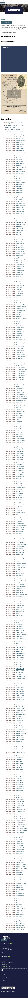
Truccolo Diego (19, 836)
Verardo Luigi (19, 874)
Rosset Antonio (20, 720)
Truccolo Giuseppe (20, 838)
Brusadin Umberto (20, 253)
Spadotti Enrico (20, 796)
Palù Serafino (19, 628)
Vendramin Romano (21, 864)
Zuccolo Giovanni (20, 927)
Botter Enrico (19, 226)
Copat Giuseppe (20, 331)
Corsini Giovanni (20, 341)
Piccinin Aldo (19, 663)
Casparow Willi (19, 293)
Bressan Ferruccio (20, 243)
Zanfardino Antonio (20, 908)
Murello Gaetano (20, 598)
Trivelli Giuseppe (20, 832)
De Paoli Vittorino (20, 367)
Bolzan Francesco (20, 205)
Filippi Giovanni (20, 449)
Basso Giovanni (20, 158)
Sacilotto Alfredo (20, 731)
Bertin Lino (18, 180)
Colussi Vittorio (19, 322)
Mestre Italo (19, 560)
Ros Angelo (19, 718)
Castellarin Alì (19, 295)
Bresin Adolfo (19, 241)
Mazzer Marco (19, 548)
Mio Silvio (18, 571)
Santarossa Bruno (20, 743)
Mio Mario (18, 569)
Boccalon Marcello (20, 203)
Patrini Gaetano (20, 644)
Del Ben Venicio (20, 387)
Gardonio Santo (20, 474)
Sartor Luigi (19, 759)
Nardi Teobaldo (20, 609)
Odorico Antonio (20, 617)
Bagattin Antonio (20, 144)
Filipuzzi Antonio (20, 453)
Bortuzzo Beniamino (21, 220)
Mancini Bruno (19, 518)
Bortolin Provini (20, 215)
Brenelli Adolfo (19, 240)
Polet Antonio (19, 689)
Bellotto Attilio (19, 173)
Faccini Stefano (20, 417)
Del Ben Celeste (20, 383)
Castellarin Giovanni (21, 297)
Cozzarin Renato (20, 346)
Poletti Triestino (20, 693)
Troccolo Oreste (20, 834)
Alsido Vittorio (19, 131)
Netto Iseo (18, 613)
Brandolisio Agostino (21, 236)
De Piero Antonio (20, 373)
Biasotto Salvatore (20, 194)
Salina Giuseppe (20, 739)
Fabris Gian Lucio (20, 411)
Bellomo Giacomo (20, 171)
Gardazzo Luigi (20, 472)
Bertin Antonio (19, 178)
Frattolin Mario (19, 464)
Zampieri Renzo (20, 901)
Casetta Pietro (19, 291)
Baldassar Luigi (20, 150)
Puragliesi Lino (19, 705)
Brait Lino (18, 234)
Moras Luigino (19, 582)
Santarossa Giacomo (21, 747)
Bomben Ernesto (20, 209)
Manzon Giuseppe (20, 523)
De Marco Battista (20, 365)
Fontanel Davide (20, 455)
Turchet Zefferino (20, 845)
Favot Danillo (19, 432)
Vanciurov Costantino (21, 859)
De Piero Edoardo (20, 375)
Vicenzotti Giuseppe (21, 883)
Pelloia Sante (19, 649)
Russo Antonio (19, 727)
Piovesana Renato (20, 678)
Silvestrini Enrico (20, 788)
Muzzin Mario (19, 603)
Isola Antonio (19, 499)
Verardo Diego (19, 870)
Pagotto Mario (19, 624)
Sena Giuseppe (20, 773)
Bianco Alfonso (19, 190)
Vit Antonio (18, 891)
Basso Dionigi (19, 156)
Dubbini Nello (19, 404)
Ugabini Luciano (20, 851)
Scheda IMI (4, 964)
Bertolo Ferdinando (21, 182)
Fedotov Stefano (20, 438)
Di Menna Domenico (21, 402)
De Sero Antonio (20, 379)
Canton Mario (19, 274)
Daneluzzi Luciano (20, 354)
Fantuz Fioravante (20, 425)
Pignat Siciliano (20, 670)
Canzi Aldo (18, 276)
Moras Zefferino (20, 584)
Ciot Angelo (19, 314)
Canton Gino (19, 272)
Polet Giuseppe (20, 691)
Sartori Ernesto (19, 761)
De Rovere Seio (20, 377)
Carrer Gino (19, 289)
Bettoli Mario (19, 188)
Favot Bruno (19, 430)
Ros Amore (19, 716)
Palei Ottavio (19, 626)
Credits (3, 980)
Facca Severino (20, 415)
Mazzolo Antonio (20, 552)
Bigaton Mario (19, 196)
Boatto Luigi (19, 201)
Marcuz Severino (20, 533)
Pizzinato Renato (20, 687)
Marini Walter (19, 535)
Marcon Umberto (20, 529)
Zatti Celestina (19, 916)
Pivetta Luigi (19, 685)
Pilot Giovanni (19, 672)
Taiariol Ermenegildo (21, 809)
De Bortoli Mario (20, 362)
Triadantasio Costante (21, 828)
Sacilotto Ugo (19, 735)
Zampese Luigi (19, 899)
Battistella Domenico (21, 167)
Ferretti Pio (18, 444)
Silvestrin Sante (20, 786)
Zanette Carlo (19, 906)
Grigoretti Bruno (20, 493)
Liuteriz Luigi (19, 510)
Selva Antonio (19, 771)
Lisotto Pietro (19, 506)
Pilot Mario (18, 674)
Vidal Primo (19, 885)
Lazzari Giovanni (20, 503)
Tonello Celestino (20, 824)
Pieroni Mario (19, 666)
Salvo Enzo (19, 741)
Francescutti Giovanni (21, 463)
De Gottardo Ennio (20, 364)
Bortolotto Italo (19, 217)
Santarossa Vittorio (20, 755)
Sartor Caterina (20, 757)
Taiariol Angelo (19, 803)
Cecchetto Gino (20, 299)
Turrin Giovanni (20, 847)
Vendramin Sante (20, 866)
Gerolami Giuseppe (21, 484)
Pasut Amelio (19, 642)
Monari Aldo (19, 579)
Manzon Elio (19, 521)
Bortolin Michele (20, 213)
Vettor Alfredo (19, 878)
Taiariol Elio (19, 807)
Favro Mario (19, 436)
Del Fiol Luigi (19, 390)
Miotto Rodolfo (19, 575)
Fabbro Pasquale (20, 407)
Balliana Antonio (20, 154)
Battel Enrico (19, 165)
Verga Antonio (19, 876)
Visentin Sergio (20, 889)
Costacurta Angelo (20, 343)
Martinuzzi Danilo (20, 542)
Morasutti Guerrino (20, 586)
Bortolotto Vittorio (20, 219)
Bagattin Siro (19, 146)
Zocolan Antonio (20, 921)
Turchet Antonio (20, 839)
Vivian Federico (20, 893)
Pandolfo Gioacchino (21, 632)
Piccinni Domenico (20, 664)
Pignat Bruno (19, 668)
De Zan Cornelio (20, 381)
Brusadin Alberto (20, 249)
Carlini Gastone (20, 285)
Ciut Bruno (18, 316)
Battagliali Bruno (20, 163)
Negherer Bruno (20, 611)
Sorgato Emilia (19, 794)
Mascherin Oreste (20, 546)
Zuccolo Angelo (20, 925)
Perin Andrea (19, 651)
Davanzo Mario (20, 358)
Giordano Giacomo (20, 487)
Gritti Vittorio (19, 495)
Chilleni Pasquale (20, 310)
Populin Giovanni (20, 695)
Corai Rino (18, 337)
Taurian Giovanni (20, 817)
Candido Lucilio (20, 266)
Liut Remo (18, 508)
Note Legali (4, 977)
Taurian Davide (19, 815)
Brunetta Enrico (20, 247)
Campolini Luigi (20, 264)
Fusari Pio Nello (20, 466)
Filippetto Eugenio (20, 448)
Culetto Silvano (20, 350)
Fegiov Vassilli (19, 442)
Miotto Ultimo (19, 577)
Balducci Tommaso (20, 152)
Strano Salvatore (20, 801)
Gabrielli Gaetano (20, 470)
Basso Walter (19, 161)
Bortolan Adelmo (20, 211)
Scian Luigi (18, 765)
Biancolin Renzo (20, 192)
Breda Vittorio (19, 238)
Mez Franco (19, 561)
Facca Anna (19, 413)
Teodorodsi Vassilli (20, 818)
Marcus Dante (19, 531)
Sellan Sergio (19, 769)
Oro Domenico (19, 623)
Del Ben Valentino (20, 385)
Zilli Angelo (18, 920)
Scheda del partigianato (7, 962)
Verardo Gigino (19, 872)
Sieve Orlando (19, 780)
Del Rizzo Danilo (20, 392)
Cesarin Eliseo (19, 303)
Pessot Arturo (19, 659)
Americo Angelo (20, 133)
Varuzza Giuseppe (20, 860)
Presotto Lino (19, 701)
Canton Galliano (20, 270)
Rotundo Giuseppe (20, 726)
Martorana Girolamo (21, 544)
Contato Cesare (20, 327)
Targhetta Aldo (19, 813)
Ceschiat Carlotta (20, 304)
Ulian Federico (19, 853)
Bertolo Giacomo (20, 184)
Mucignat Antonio (20, 596)
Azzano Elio (19, 136)
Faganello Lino (19, 421)
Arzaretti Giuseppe (20, 135)
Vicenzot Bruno (20, 881)
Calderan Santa (20, 261)
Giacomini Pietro (20, 485)
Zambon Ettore (19, 897)
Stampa (3, 19)
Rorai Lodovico (19, 712)
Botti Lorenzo (19, 228)
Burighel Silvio (19, 257)
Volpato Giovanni (20, 895)
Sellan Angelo (19, 767)
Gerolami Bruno (20, 482)
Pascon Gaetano (20, 638)
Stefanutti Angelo (20, 799)
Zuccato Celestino (20, 923)
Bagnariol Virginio (20, 148)
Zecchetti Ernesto (20, 918)
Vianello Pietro (19, 880)
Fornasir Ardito (19, 457)
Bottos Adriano (19, 230)
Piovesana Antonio (20, 676)
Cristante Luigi (19, 348)
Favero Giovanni (20, 427)
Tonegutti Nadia (20, 822)
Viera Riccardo (19, 887)
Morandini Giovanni (21, 581)
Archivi (3, 961)
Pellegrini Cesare (20, 647)
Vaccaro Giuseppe (20, 855)
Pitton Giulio (19, 680)
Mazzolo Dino (19, 554)
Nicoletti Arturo (19, 615)
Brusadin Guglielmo (21, 251)
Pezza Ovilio (19, 661)
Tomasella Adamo (20, 820)
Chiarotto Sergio (20, 308)
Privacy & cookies (5, 979)
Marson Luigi (19, 537)
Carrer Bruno (19, 287)
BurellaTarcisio (19, 255)
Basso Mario (19, 159)
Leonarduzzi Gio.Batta (21, 504)
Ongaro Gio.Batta (20, 621)
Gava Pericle (19, 478)
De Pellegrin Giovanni (21, 369)
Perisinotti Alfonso (20, 653)
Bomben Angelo (20, 207)
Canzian (18, 280)
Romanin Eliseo (20, 708)
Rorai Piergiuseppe (21, 714)
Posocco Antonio (20, 697)
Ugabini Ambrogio (20, 849)
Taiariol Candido (20, 805)
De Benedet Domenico (21, 360)
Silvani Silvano (19, 782)
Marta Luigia (19, 540)
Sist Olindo (18, 792)
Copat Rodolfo (19, 335)
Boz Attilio (18, 232)
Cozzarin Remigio (20, 344)
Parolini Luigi (19, 636)
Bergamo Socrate (20, 177)
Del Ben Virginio (20, 388)
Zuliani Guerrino (20, 929)
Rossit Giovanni (20, 724)
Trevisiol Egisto (20, 826)
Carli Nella (18, 283)
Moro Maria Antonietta (21, 594)
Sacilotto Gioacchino (21, 733)
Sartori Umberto (20, 763)
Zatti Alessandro (20, 914)
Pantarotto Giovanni (21, 634)
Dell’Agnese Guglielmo (21, 396)
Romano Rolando (20, 710)
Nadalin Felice (19, 607)
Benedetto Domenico (21, 175)
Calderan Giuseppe (21, 259)
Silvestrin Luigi (19, 784)
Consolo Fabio (19, 325)
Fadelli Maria (19, 419)
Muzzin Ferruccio (20, 601)
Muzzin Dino (19, 600)
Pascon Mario (19, 640)
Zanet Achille (19, 904)
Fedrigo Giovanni (20, 440)
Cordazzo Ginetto (20, 339)
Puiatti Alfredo (19, 703)
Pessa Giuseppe (20, 657)
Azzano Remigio (20, 138)
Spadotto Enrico (20, 798)
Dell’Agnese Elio (20, 394)
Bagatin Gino (19, 142)
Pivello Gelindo (19, 684)
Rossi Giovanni (20, 722)
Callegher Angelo (20, 262)
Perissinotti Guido (20, 655)
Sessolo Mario (19, 776)
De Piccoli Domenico (21, 371)
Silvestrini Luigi (19, 790)
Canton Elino (19, 268)
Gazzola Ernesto (20, 480)
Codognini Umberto (21, 318)
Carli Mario (18, 281)
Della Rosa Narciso (21, 400)
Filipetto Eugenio (20, 446)
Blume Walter (19, 199)
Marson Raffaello (20, 539)
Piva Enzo (18, 682)
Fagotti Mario (19, 423)
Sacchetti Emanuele (21, 729)
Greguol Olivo (19, 489)
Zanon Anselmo (20, 910)
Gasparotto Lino (20, 476)
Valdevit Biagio (19, 857)
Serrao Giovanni (20, 775)
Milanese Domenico (21, 567)
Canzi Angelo (19, 278)
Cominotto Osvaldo (21, 324)
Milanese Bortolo (20, 565)
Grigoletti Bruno (20, 491)
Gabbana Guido (20, 468)
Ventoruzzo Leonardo (21, 868)
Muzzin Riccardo (20, 605)
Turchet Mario (19, 843)
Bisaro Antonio (19, 198)
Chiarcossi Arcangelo (21, 306)
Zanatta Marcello (20, 902)
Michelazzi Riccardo (21, 563)
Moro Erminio (19, 590)
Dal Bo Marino (19, 352)
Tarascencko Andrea (21, 811)
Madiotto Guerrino (20, 512)
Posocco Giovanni (20, 699)
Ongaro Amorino (20, 619)
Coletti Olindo (19, 320)
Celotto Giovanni (20, 301)
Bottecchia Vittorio (20, 224)
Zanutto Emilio (19, 912)
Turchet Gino (19, 841)
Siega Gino (19, 778)
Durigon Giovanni (20, 406)
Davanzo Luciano (20, 356)
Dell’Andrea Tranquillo (21, 398)
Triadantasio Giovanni (21, 830)
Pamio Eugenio (20, 630)
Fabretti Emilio (19, 409)
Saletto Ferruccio (20, 737)
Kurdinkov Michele (20, 501)
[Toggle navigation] (26, 2)
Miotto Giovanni (20, 573)
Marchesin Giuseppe (21, 525)
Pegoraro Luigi (19, 645)
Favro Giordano (20, 434)
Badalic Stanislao (20, 140)
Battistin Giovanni (20, 169)
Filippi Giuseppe (20, 451)
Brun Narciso (19, 245)
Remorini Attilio (19, 707)
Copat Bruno (19, 329)
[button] (1, 121)
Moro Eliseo (19, 588)
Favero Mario (19, 428)
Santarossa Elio (20, 745)
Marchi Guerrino (20, 527)
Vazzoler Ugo (19, 862)
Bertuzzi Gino (19, 186)
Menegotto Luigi (20, 558)
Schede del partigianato (14, 129)
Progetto (3, 960)
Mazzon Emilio (19, 556)
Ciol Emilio (18, 312)
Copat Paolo (19, 333)
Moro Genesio (19, 592)
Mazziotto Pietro (20, 550)
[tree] (14, 525)
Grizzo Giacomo (20, 497)
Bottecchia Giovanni (21, 222)
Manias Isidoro (19, 519)
